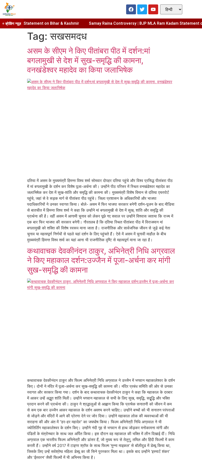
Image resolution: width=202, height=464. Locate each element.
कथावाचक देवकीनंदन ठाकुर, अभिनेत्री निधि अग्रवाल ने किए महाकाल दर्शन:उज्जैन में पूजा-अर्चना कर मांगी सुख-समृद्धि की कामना (101, 260)
